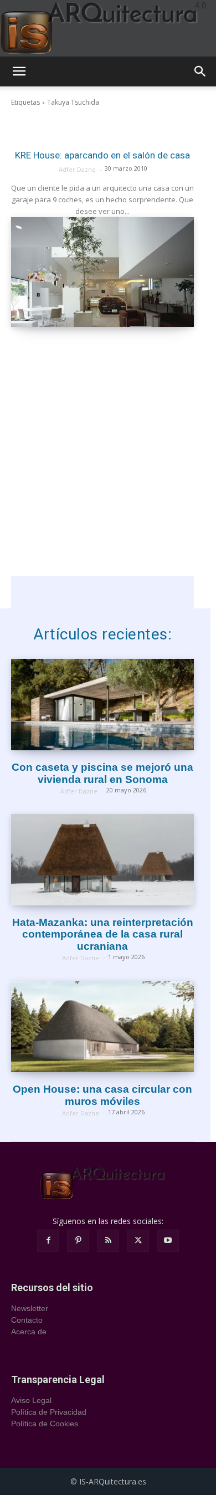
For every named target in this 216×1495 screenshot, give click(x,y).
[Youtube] (168, 1241)
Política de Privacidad (48, 1411)
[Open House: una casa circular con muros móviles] (102, 1026)
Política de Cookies (44, 1423)
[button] (19, 71)
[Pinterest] (78, 1241)
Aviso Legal (31, 1400)
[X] (138, 1241)
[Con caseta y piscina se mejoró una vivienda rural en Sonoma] (102, 704)
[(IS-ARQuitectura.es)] (108, 28)
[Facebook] (48, 1241)
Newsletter (29, 1308)
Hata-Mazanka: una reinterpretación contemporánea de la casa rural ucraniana (102, 935)
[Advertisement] (108, 468)
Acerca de (29, 1331)
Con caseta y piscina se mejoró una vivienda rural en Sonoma (102, 773)
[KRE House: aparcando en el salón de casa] (102, 272)
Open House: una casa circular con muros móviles (102, 1095)
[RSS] (108, 1241)
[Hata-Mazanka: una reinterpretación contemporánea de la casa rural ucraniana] (102, 859)
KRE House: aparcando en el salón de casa (102, 155)
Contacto (27, 1319)
